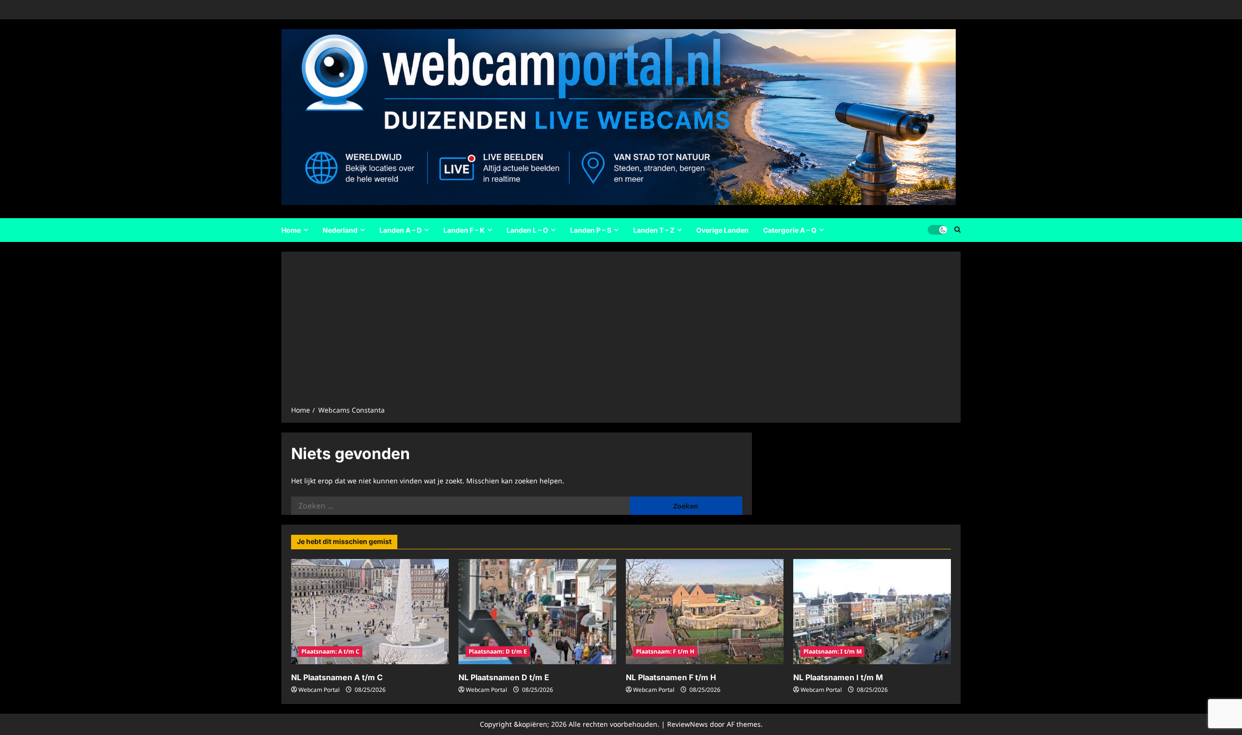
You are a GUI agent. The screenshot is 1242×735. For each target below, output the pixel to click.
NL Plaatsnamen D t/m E (503, 677)
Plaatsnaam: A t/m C (330, 651)
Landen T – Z (653, 230)
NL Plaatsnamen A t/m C (337, 677)
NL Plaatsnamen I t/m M (838, 677)
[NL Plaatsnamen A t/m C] (370, 611)
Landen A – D (400, 230)
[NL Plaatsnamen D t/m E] (537, 611)
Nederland (340, 230)
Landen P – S (590, 230)
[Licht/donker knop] (937, 230)
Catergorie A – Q (790, 230)
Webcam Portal (319, 690)
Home (291, 230)
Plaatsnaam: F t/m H (665, 651)
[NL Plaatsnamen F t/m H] (705, 611)
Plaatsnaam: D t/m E (498, 651)
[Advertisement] (621, 331)
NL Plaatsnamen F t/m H (671, 677)
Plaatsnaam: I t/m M (832, 651)
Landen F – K (464, 230)
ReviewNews (687, 724)
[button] (957, 230)
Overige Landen (722, 230)
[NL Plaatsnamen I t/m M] (872, 611)
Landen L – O (527, 230)
